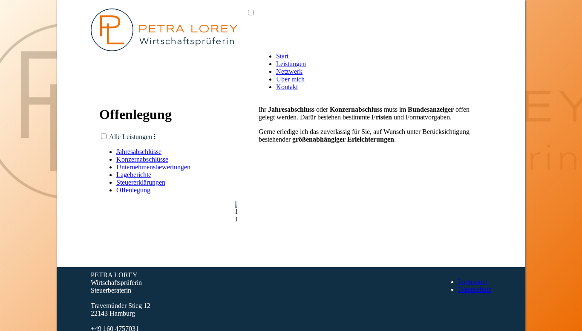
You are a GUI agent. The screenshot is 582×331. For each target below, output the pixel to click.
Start (282, 56)
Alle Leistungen (132, 136)
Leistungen (291, 63)
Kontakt (287, 86)
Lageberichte (133, 174)
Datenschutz (474, 289)
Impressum (472, 281)
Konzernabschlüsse (142, 159)
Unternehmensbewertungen (153, 167)
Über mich (290, 79)
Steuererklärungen (140, 182)
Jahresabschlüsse (138, 151)
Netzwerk (289, 71)
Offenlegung (133, 190)
